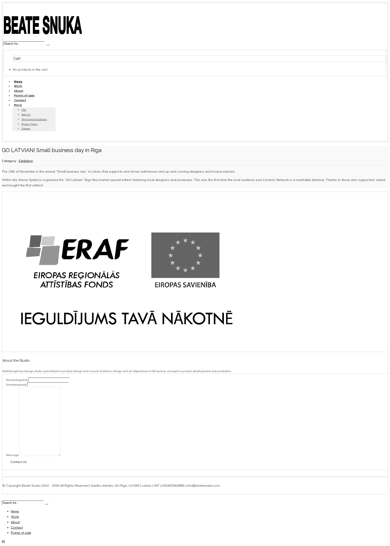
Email (16, 384)
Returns (25, 114)
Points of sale (24, 95)
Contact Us (19, 462)
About (18, 91)
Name (16, 380)
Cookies (25, 128)
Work (18, 86)
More (18, 105)
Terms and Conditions (34, 119)
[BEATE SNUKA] (42, 38)
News (18, 81)
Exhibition (26, 161)
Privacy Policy (29, 124)
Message (12, 455)
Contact (20, 100)
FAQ (23, 110)
